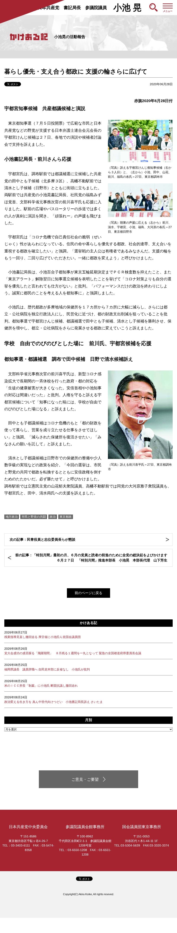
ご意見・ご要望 (85, 779)
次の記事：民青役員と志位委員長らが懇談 (42, 539)
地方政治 (12, 516)
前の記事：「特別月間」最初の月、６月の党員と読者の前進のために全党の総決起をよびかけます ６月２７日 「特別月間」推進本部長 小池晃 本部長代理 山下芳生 (91, 557)
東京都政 (66, 516)
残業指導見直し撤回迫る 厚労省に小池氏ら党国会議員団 (42, 635)
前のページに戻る (88, 593)
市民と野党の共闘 (34, 516)
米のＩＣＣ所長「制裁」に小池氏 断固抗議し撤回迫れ (41, 683)
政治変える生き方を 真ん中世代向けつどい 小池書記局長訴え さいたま (53, 700)
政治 (53, 516)
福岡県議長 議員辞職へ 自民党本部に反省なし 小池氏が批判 (47, 667)
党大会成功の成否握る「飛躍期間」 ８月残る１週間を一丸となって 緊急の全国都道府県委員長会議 (72, 651)
